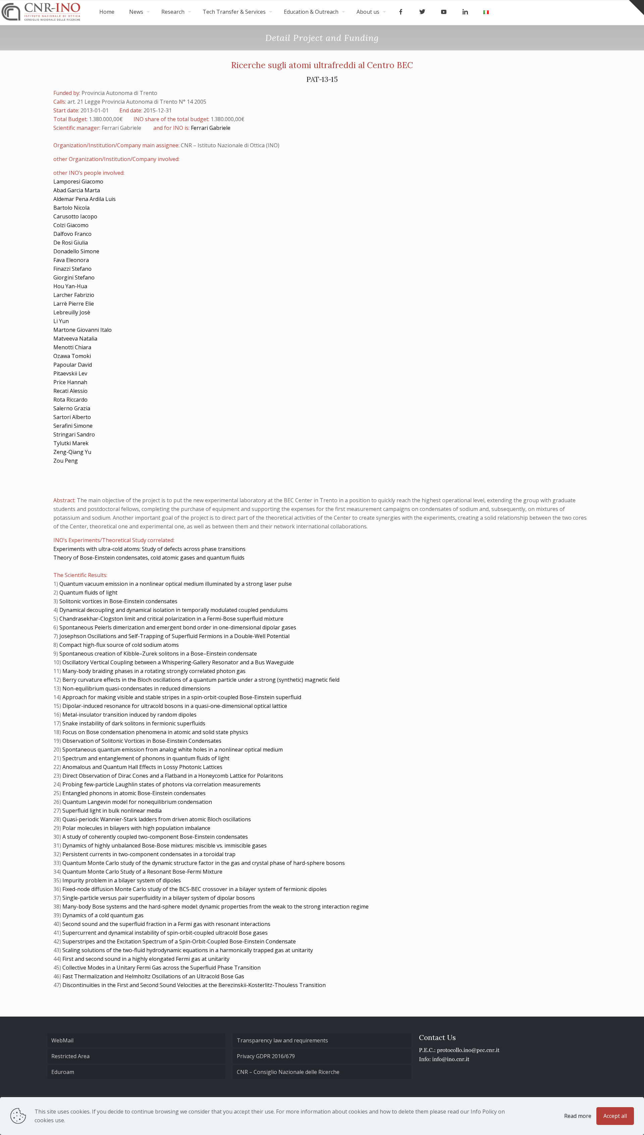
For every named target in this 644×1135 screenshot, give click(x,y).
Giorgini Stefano (74, 277)
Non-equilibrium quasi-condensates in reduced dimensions (136, 688)
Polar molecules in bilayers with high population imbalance (136, 828)
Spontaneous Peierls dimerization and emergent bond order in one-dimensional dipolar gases (177, 627)
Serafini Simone (73, 425)
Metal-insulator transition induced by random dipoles (129, 714)
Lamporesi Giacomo (78, 181)
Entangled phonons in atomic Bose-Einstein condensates (134, 793)
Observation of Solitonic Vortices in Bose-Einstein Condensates (141, 740)
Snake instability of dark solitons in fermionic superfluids (133, 723)
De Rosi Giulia (70, 242)
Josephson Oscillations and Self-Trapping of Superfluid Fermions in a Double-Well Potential (174, 636)
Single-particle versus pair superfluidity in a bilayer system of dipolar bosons (158, 897)
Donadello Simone (76, 251)
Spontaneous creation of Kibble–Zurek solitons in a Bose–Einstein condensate (158, 653)
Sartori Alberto (72, 417)
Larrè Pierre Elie (73, 303)
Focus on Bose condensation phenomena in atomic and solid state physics (155, 732)
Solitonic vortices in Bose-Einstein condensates (118, 601)
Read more (577, 1116)
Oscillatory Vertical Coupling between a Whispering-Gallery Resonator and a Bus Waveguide (178, 662)
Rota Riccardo (70, 399)
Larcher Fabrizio (73, 295)
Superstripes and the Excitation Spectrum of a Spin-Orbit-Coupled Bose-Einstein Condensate (179, 941)
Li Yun (61, 321)
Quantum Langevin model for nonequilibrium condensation (137, 802)
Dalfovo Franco (72, 234)
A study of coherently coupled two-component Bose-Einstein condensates (155, 836)
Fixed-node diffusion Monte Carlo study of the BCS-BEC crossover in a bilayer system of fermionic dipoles (194, 889)
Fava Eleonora (71, 260)
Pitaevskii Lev (70, 373)
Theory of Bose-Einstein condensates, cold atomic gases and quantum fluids (149, 557)
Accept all (615, 1116)
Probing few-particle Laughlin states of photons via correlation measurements (161, 784)
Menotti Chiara (72, 347)
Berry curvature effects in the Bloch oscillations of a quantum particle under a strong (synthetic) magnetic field (200, 679)
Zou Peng (65, 460)
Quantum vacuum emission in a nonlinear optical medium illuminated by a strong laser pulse (175, 583)
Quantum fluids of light (88, 592)
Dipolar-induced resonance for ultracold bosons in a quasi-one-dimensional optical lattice (174, 706)
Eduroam (62, 1072)
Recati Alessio (70, 391)
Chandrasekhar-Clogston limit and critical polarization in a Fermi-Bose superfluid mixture (171, 618)
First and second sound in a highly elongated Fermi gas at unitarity (145, 959)
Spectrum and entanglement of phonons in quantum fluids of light (145, 758)
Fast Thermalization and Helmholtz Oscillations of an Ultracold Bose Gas (153, 976)
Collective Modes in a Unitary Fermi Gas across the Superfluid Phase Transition (161, 967)
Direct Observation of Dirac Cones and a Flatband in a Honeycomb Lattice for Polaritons (172, 775)
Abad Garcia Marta (76, 190)
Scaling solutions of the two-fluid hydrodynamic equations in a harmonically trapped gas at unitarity (187, 950)
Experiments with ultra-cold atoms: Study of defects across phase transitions (149, 549)
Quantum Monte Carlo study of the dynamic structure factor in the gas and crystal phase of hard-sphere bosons (203, 863)
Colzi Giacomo (71, 225)
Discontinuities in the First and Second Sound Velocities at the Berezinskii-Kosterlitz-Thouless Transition (194, 985)
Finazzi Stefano (72, 268)
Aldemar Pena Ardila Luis (84, 199)
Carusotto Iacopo (75, 216)
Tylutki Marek (71, 443)
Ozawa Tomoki (72, 356)
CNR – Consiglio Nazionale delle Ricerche (288, 1072)
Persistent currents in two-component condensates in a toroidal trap (148, 854)
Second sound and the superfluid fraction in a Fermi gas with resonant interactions (166, 924)
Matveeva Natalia (75, 338)
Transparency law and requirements (282, 1040)
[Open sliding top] (636, 7)
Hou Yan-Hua (70, 286)
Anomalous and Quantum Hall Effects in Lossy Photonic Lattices (142, 767)
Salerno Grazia (71, 408)
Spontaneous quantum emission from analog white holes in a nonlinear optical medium (172, 749)
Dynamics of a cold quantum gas (103, 915)
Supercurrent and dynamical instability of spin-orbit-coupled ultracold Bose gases (165, 932)
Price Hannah (70, 382)
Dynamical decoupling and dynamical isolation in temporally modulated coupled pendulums (173, 610)
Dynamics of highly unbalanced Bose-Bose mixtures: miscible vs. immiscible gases (164, 845)
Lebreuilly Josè (71, 312)
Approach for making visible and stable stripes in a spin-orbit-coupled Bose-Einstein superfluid (181, 697)
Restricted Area (70, 1056)
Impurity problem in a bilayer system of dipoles (121, 880)
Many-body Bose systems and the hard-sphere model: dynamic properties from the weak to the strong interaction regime (215, 906)
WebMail (62, 1040)
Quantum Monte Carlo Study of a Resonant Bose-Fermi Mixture (142, 871)
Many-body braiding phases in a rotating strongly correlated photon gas (154, 671)
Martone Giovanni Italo (82, 329)
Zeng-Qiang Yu (72, 452)
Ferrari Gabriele (210, 128)
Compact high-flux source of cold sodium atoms (119, 645)
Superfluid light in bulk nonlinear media (112, 810)
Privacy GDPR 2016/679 (266, 1056)
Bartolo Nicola (71, 207)
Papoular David (72, 364)
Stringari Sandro (74, 434)
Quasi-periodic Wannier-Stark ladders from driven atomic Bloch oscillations (156, 819)
